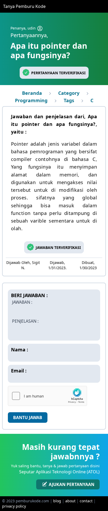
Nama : (19, 349)
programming (31, 100)
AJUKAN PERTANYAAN (71, 484)
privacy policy (14, 506)
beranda (32, 93)
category (68, 93)
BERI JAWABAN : (29, 295)
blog (57, 500)
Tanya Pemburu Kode (24, 6)
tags (69, 100)
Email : (18, 370)
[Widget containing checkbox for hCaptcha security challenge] (47, 396)
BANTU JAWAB (27, 417)
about (70, 500)
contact (86, 500)
